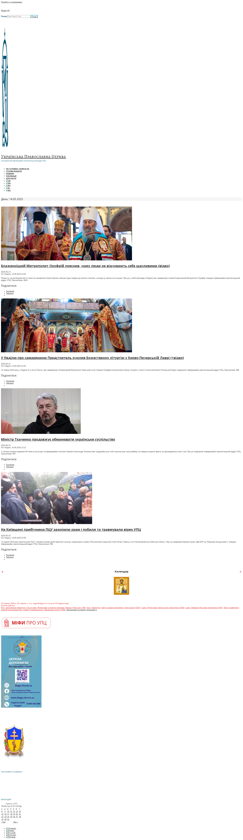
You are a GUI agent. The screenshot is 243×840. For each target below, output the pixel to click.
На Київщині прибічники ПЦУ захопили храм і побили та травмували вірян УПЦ (71, 529)
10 (8, 811)
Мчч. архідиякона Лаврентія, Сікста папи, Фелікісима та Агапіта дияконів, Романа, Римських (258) (43, 608)
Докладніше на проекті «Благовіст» (82, 610)
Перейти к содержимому (11, 2)
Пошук (4, 16)
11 (11, 811)
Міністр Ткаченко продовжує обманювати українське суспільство (58, 439)
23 (5, 817)
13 (17, 811)
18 (11, 814)
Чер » (15, 822)
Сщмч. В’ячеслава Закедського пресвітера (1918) (162, 608)
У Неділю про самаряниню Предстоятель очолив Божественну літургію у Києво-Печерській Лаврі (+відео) (92, 357)
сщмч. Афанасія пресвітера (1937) (204, 608)
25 (11, 817)
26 (14, 817)
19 (14, 814)
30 (5, 819)
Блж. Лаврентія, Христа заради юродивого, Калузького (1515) (113, 608)
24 (8, 817)
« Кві (3, 822)
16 (5, 814)
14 (20, 811)
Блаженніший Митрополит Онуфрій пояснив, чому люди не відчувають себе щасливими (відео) (85, 266)
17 (8, 814)
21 (20, 814)
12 (14, 811)
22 (2, 817)
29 (2, 819)
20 (17, 814)
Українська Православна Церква (33, 156)
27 (17, 817)
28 (20, 817)
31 (8, 819)
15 (2, 814)
